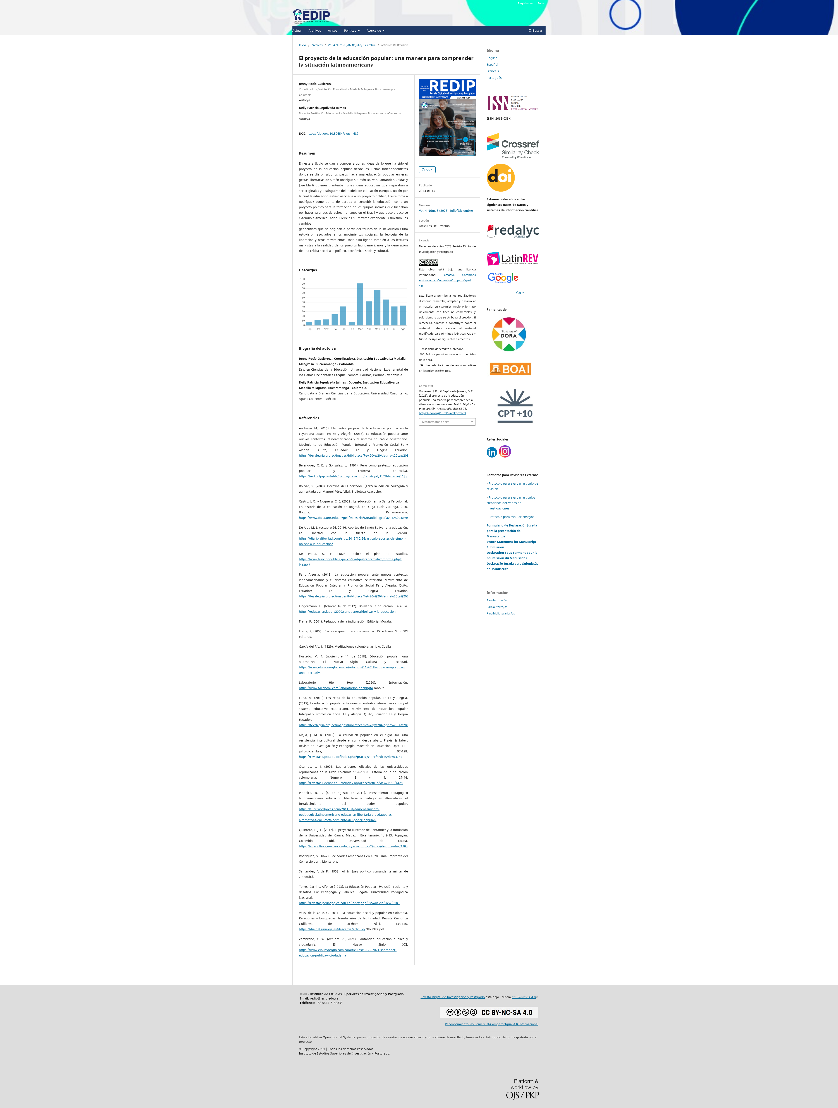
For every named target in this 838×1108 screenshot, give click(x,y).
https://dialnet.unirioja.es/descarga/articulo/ (332, 929)
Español (492, 64)
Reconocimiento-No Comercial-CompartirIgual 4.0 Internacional (491, 1024)
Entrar (541, 3)
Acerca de (374, 30)
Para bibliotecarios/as (501, 613)
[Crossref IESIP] (513, 157)
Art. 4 (429, 170)
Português (494, 78)
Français (493, 71)
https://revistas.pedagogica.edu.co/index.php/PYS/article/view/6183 (349, 903)
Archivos (315, 30)
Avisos (332, 30)
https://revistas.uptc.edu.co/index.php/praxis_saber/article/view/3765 (350, 757)
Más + (519, 292)
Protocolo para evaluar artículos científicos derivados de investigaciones (511, 502)
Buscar (537, 30)
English (492, 58)
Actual (297, 30)
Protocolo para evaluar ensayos (511, 517)
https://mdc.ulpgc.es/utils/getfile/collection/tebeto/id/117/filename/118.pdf (355, 476)
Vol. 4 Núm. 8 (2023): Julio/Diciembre (352, 45)
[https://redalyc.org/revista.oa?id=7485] (513, 236)
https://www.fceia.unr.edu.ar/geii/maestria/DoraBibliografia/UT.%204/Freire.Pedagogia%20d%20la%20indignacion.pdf (386, 518)
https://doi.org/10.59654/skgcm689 (333, 133)
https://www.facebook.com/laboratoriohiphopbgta (336, 688)
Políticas (350, 30)
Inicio (302, 45)
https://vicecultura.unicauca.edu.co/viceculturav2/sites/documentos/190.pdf (355, 846)
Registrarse (525, 3)
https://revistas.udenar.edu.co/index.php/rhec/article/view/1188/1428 (351, 783)
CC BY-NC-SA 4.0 (524, 997)
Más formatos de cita (435, 422)
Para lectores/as (497, 600)
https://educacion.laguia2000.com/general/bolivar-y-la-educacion (347, 611)
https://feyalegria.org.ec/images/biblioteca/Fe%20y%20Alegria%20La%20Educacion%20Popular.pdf (372, 455)
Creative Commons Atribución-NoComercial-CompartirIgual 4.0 (447, 280)
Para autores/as (497, 607)
